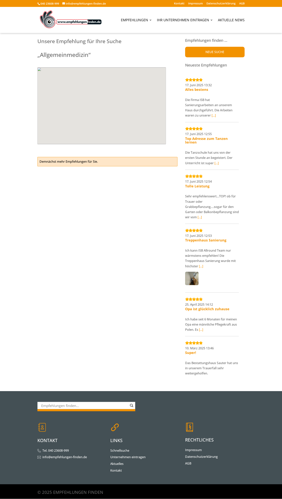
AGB (242, 3)
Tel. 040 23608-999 (55, 450)
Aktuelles (117, 464)
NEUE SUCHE (214, 52)
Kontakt (179, 3)
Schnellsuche (119, 450)
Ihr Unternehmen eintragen (183, 20)
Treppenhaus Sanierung (205, 240)
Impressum (195, 3)
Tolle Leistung (197, 186)
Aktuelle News (231, 20)
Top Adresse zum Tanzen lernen (206, 140)
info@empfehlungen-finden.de (64, 457)
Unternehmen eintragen (128, 457)
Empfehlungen (134, 20)
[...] (214, 115)
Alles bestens (196, 89)
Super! (190, 352)
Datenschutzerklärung (221, 3)
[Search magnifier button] (131, 405)
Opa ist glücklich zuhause (207, 309)
